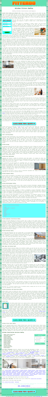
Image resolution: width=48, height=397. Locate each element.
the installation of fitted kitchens (29, 304)
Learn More (38, 396)
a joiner (34, 355)
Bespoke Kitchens (16, 370)
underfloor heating (19, 353)
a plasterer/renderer (35, 351)
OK (41, 396)
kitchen (35, 79)
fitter (14, 88)
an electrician (16, 354)
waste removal (31, 353)
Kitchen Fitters (42, 374)
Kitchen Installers (25, 374)
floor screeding (10, 355)
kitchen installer (5, 94)
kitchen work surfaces (28, 308)
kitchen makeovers (33, 305)
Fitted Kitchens (29, 372)
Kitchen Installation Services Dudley (13, 332)
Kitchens (36, 371)
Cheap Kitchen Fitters (40, 370)
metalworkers (8, 356)
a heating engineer (23, 355)
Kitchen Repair (42, 371)
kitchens (28, 57)
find (5, 325)
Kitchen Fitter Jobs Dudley (36, 378)
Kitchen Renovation (38, 372)
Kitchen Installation (6, 371)
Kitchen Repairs (24, 373)
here (41, 330)
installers (42, 77)
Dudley (19, 126)
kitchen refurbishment (32, 185)
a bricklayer (36, 354)
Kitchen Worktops (16, 373)
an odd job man (26, 354)
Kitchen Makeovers (33, 374)
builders (42, 355)
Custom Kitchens (15, 371)
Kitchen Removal (8, 370)
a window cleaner (10, 352)
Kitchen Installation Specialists (9, 372)
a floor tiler (22, 352)
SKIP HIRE (32, 352)
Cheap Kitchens (9, 373)
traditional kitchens (37, 307)
